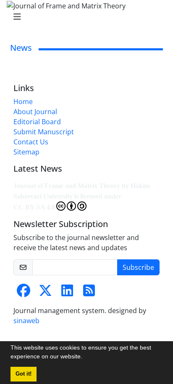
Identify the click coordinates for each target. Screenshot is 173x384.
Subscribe (138, 267)
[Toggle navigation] (84, 17)
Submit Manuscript (43, 131)
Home (23, 101)
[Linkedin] (67, 293)
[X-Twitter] (45, 293)
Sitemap (26, 152)
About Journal (35, 111)
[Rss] (89, 293)
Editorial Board (37, 121)
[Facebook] (23, 293)
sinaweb (26, 320)
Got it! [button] (23, 374)
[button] (85, 357)
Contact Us (30, 141)
